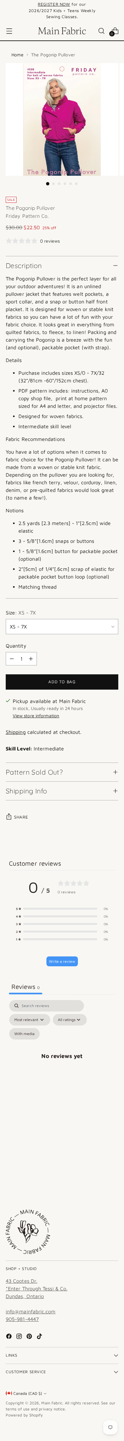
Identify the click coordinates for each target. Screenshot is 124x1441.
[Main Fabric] (62, 30)
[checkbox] (24, 1034)
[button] (62, 909)
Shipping (16, 732)
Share (21, 817)
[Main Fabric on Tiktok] (40, 1337)
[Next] (116, 10)
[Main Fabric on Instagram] (20, 1337)
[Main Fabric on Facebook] (9, 1337)
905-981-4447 (22, 1319)
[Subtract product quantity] (11, 658)
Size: (21, 612)
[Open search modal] (101, 30)
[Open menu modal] (9, 30)
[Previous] (8, 10)
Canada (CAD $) (27, 1393)
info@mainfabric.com (31, 1311)
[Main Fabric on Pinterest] (30, 1337)
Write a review (62, 961)
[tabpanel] (62, 1063)
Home (17, 54)
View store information (36, 715)
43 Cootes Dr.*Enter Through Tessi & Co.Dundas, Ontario (36, 1288)
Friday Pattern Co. (27, 216)
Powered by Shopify (24, 1415)
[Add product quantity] (31, 658)
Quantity (16, 646)
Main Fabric (51, 1403)
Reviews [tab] (25, 986)
